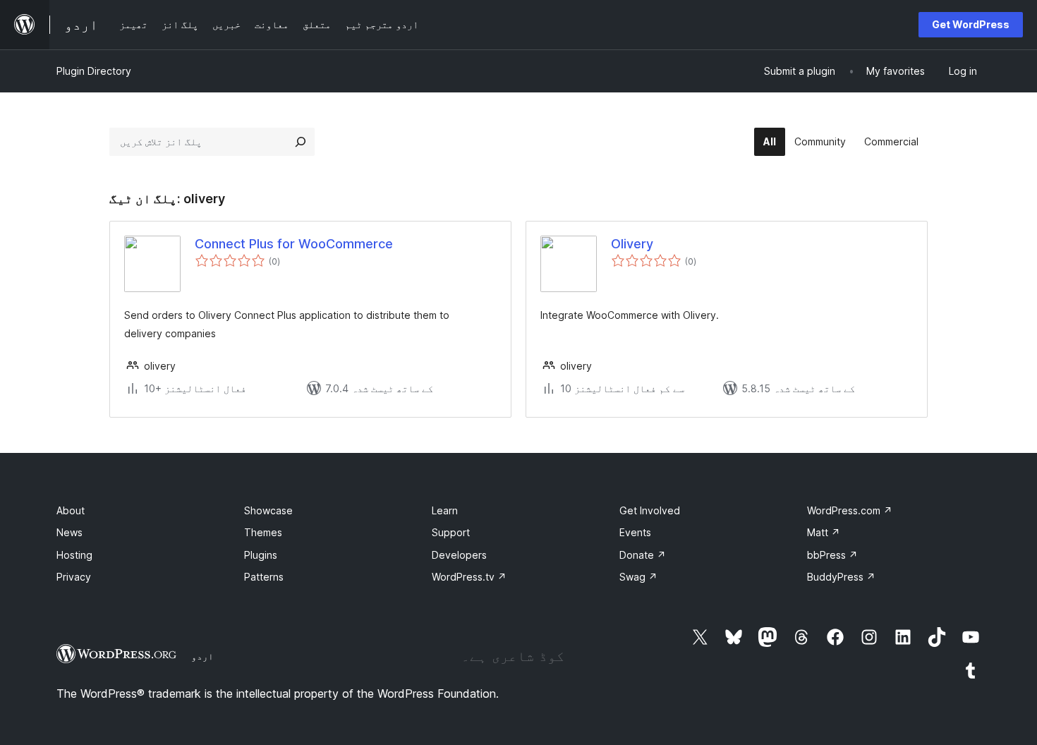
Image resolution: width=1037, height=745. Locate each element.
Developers (459, 555)
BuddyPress (841, 577)
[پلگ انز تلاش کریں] (300, 142)
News (69, 532)
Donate (642, 555)
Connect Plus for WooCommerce (294, 243)
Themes (263, 532)
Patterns (264, 577)
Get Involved (649, 510)
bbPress (832, 555)
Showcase (268, 510)
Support (451, 532)
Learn (445, 510)
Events (635, 532)
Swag (638, 577)
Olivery (632, 243)
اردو (202, 656)
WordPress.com (849, 510)
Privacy (73, 577)
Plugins (260, 555)
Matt (823, 532)
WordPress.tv (469, 577)
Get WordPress (970, 24)
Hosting (74, 555)
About (70, 510)
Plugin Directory (93, 71)
